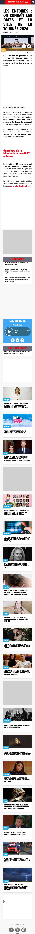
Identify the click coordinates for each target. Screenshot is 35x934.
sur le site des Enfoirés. (19, 186)
